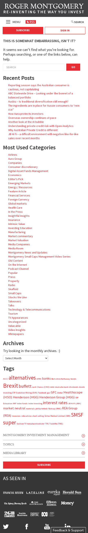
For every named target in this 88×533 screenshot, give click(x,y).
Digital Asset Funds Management (28, 171)
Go (73, 67)
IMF (14, 403)
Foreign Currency (18, 199)
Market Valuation (18, 240)
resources (16, 416)
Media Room (15, 248)
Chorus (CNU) (43, 387)
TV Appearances (18, 317)
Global (60, 392)
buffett (25, 386)
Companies (15, 163)
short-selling (38, 416)
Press (11, 277)
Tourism (13, 313)
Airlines (12, 154)
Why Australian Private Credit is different (33, 130)
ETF (14, 392)
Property (13, 281)
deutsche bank (62, 387)
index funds (22, 403)
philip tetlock (41, 408)
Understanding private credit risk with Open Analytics (40, 126)
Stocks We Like (17, 297)
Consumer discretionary (23, 167)
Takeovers (14, 301)
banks (46, 378)
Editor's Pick (15, 179)
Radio (11, 285)
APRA (38, 379)
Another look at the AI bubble (26, 122)
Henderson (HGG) (26, 397)
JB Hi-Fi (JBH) (74, 403)
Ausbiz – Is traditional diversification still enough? (38, 101)
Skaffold (13, 289)
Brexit (10, 385)
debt (52, 387)
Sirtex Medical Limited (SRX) (57, 416)
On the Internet (17, 264)
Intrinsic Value (16, 224)
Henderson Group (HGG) (57, 397)
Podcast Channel (18, 269)
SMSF (77, 414)
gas (48, 392)
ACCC (5, 379)
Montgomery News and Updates (27, 252)
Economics (14, 175)
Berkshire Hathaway (60, 379)
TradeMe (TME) (56, 423)
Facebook (42, 392)
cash (34, 387)
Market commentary (20, 236)
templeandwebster (36, 423)
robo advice (26, 416)
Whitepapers (16, 334)
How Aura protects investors (25, 114)
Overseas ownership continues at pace (32, 118)
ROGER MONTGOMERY (44, 9)
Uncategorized (17, 322)
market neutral (14, 408)
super (9, 422)
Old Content (15, 260)
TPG (47, 423)
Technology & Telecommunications (29, 309)
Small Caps (14, 293)
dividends (73, 387)
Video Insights (16, 330)
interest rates (55, 402)
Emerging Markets (19, 183)
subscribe (44, 465)
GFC (53, 392)
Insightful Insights (19, 216)
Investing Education (20, 228)
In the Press (15, 212)
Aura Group (15, 159)
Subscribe (23, 30)
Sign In (65, 30)
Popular (13, 273)
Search (79, 22)
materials (30, 408)
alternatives (22, 377)
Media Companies (19, 244)
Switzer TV (21, 423)
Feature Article (17, 191)
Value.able (14, 326)
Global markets (17, 203)
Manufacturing (17, 232)
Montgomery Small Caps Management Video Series (39, 256)
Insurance (14, 220)
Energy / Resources (20, 187)
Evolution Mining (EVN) (26, 392)
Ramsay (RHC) (54, 408)
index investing (35, 403)
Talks (11, 305)
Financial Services (19, 195)
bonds (73, 379)
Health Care (15, 207)
